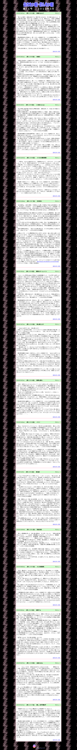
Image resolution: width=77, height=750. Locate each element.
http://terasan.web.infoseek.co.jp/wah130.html (48, 261)
